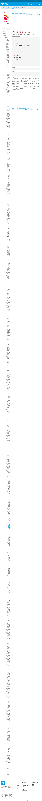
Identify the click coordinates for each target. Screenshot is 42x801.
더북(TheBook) (17, 790)
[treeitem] (6, 31)
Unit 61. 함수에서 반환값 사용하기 (23, 7)
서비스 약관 (17, 784)
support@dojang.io (25, 790)
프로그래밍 (7, 37)
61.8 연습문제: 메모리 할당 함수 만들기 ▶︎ (32, 14)
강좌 (5, 35)
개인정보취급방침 (17, 786)
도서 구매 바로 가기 (6, 23)
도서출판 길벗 (17, 788)
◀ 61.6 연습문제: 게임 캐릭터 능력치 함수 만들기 (20, 13)
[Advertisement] (26, 22)
